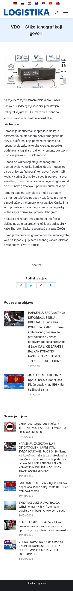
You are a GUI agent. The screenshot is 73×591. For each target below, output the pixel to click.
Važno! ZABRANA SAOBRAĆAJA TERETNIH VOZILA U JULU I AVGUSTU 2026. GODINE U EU (42, 428)
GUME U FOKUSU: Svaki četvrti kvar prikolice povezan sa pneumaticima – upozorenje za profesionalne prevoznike (43, 526)
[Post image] (14, 318)
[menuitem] (15, 3)
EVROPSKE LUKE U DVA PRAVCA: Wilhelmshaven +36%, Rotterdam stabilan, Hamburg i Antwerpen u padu (42, 506)
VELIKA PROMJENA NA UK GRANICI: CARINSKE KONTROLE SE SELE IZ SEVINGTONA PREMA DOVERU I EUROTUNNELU (41, 548)
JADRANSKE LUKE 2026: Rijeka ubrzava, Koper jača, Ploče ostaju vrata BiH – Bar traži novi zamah (46, 382)
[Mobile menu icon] (65, 12)
